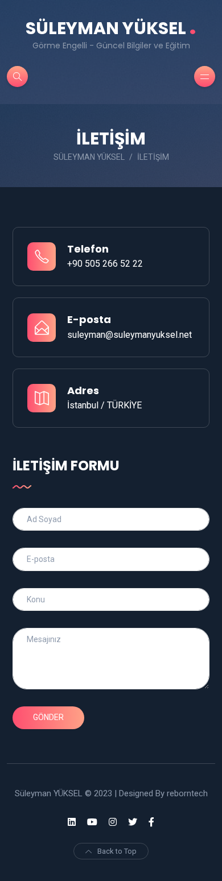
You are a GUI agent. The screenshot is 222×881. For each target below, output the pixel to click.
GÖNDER (48, 717)
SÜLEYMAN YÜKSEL (111, 28)
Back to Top (117, 851)
